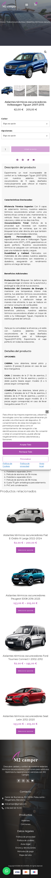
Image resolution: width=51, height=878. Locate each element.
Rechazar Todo (25, 452)
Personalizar (25, 459)
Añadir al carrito (30, 149)
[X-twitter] (28, 781)
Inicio (2, 22)
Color (4, 118)
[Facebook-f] (19, 781)
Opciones (6, 130)
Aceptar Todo (25, 445)
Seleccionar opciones (25, 550)
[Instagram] (23, 781)
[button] (47, 411)
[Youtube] (32, 781)
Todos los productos (16, 22)
